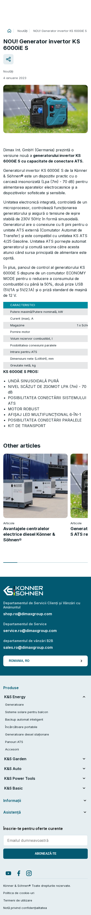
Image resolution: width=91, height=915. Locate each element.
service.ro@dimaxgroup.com (30, 630)
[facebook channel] (19, 873)
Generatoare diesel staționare (27, 734)
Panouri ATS (14, 742)
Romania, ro (19, 661)
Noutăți (23, 31)
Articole (8, 523)
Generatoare (14, 704)
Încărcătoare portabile (21, 727)
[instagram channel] (29, 873)
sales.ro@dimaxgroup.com (28, 647)
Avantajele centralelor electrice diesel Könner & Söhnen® (29, 534)
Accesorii (12, 749)
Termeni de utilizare (17, 900)
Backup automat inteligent (24, 719)
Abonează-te (45, 853)
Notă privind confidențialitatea (25, 908)
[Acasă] (9, 30)
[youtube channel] (8, 873)
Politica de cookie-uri (18, 893)
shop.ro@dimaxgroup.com (27, 613)
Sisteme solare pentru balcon (26, 712)
